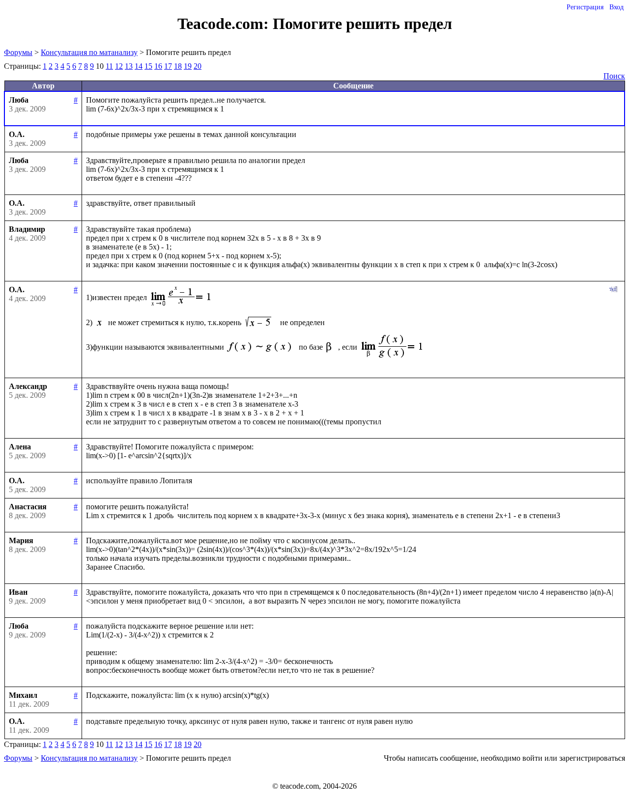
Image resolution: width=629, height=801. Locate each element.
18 (178, 66)
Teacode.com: (225, 23)
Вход (616, 7)
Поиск (614, 76)
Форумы (18, 52)
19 (188, 66)
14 (139, 66)
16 (158, 66)
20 (197, 66)
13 (129, 66)
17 (168, 66)
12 (119, 66)
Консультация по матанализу (89, 52)
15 (148, 66)
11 (109, 66)
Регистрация (585, 7)
